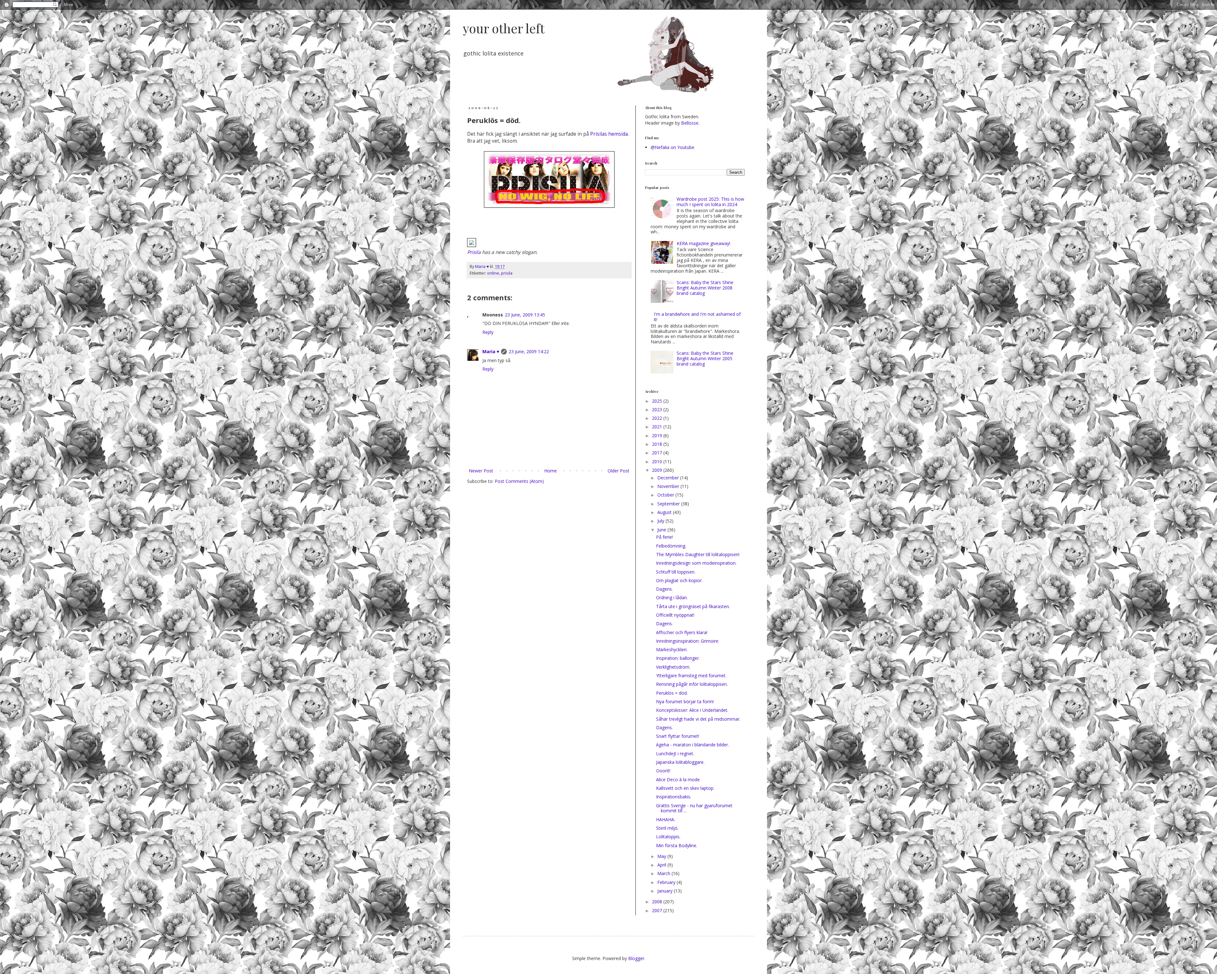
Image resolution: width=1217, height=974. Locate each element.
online (493, 273)
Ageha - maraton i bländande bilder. (692, 745)
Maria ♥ (490, 351)
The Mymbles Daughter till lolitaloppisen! (697, 554)
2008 (657, 902)
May (662, 856)
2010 (657, 461)
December (668, 478)
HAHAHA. (665, 819)
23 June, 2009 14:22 (529, 351)
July (661, 521)
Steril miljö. (667, 828)
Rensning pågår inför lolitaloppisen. (692, 684)
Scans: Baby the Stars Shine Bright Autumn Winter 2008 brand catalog (705, 287)
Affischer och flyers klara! (681, 632)
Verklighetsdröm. (673, 667)
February (667, 882)
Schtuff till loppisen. (675, 572)
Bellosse (690, 123)
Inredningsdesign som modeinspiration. (696, 563)
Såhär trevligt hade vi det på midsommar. (698, 719)
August (665, 512)
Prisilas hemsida (609, 134)
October (666, 495)
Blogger (636, 958)
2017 (657, 453)
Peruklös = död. (672, 693)
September (669, 504)
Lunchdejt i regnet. (675, 753)
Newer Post (481, 471)
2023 (657, 409)
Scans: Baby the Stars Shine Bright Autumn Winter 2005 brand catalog (705, 358)
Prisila (474, 252)
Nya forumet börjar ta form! (685, 701)
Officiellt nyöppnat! (675, 615)
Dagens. (664, 589)
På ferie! (664, 537)
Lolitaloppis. (668, 837)
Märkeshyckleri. (671, 649)
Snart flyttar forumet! (677, 736)
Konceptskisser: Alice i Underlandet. (692, 710)
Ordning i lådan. (672, 597)
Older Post (618, 471)
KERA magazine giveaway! (703, 243)
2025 (657, 401)
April (662, 865)
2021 (657, 427)
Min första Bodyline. (676, 845)
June (662, 530)
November (668, 486)
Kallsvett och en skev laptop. (685, 788)
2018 (657, 444)
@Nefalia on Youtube (672, 147)
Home (550, 471)
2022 (657, 418)
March (664, 873)
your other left (503, 28)
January (665, 891)
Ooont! (663, 771)
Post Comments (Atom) (519, 481)
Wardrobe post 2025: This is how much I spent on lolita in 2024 (710, 201)
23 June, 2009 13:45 (525, 315)
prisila (506, 273)
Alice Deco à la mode (678, 779)
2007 (657, 910)
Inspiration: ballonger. (678, 658)
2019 (657, 435)
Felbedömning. (671, 546)
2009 (657, 470)
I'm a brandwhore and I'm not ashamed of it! (697, 316)
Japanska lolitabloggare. (680, 762)
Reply (487, 332)
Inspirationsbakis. (673, 797)
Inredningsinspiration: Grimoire (687, 641)
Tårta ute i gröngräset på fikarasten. (693, 606)
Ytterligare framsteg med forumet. (691, 675)
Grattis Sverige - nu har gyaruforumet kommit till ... (694, 808)
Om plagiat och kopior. (679, 580)
